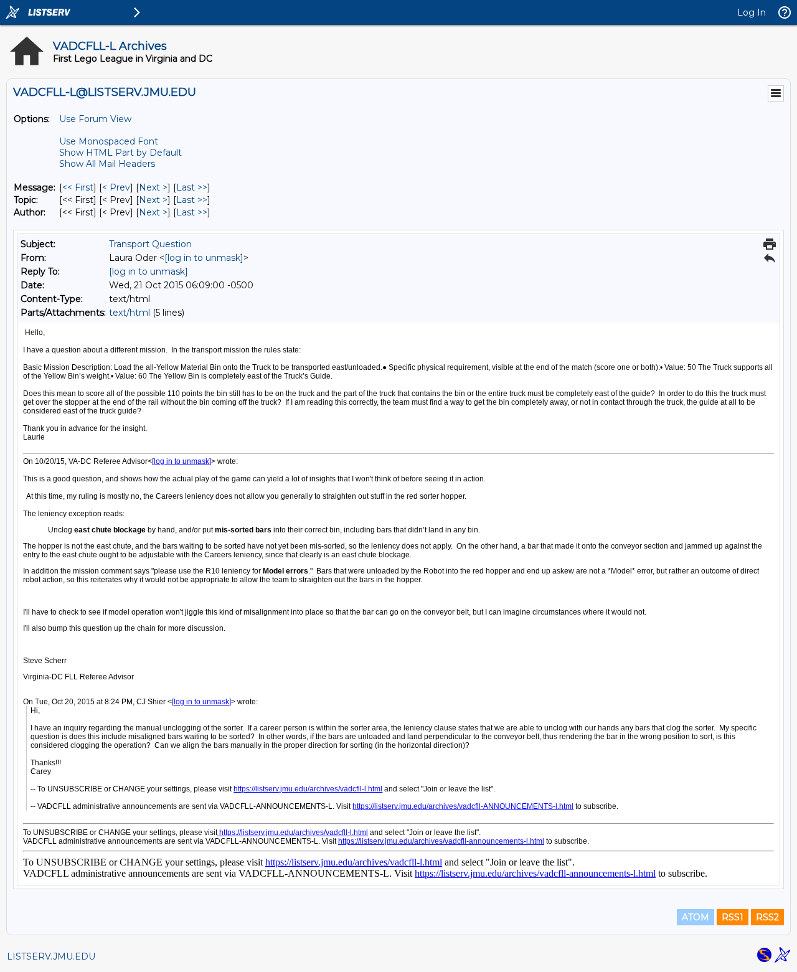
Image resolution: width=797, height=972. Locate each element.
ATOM (695, 917)
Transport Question (150, 244)
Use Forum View (95, 119)
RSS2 (767, 917)
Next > (153, 187)
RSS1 (732, 917)
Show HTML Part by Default (120, 152)
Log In (751, 12)
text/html (129, 312)
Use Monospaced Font (108, 141)
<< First (77, 187)
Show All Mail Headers (107, 163)
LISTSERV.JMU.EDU (51, 956)
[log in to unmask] (203, 257)
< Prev (116, 187)
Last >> (191, 187)
